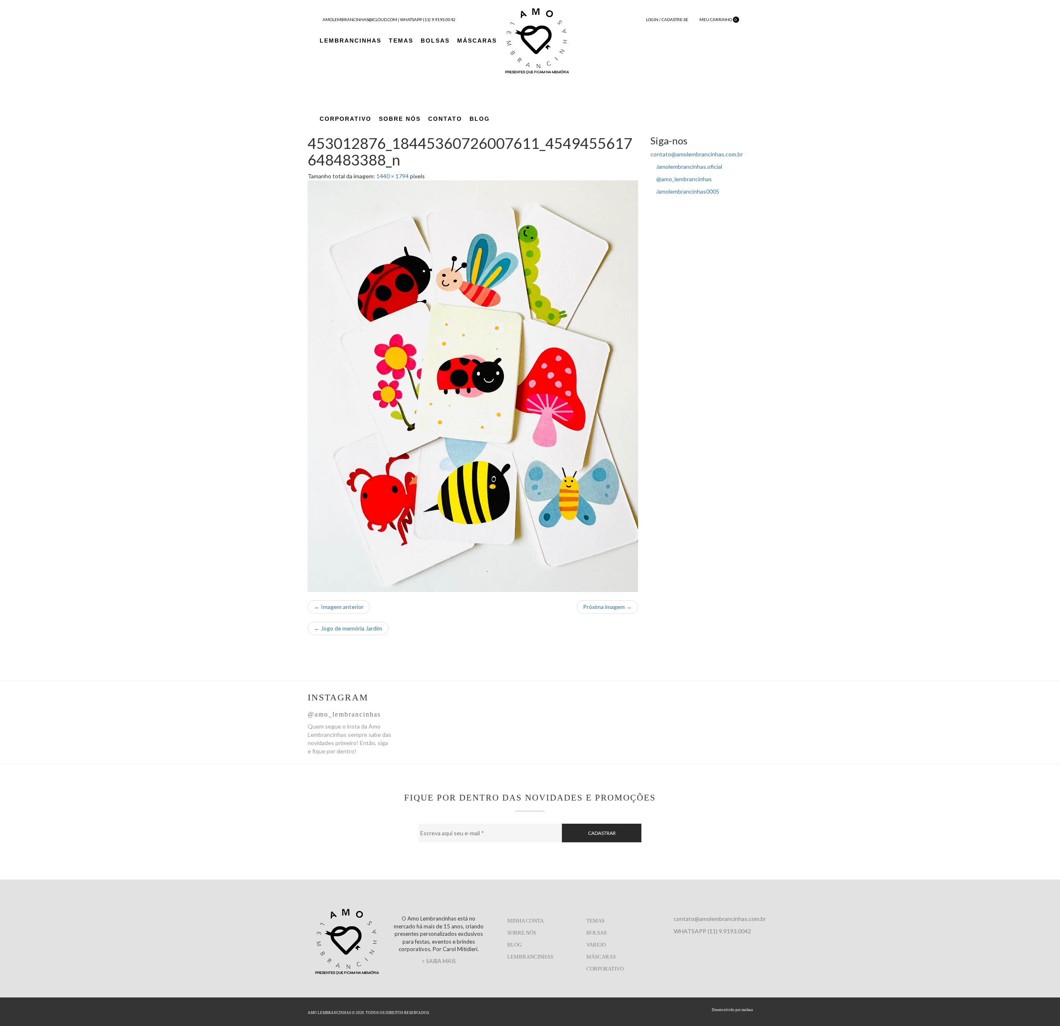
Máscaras (477, 40)
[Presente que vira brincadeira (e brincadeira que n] (712, 711)
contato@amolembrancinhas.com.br (696, 154)
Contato (445, 118)
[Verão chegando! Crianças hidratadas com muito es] (463, 711)
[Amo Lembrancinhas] (537, 40)
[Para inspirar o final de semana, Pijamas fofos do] (629, 711)
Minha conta (525, 921)
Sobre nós (521, 933)
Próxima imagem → (607, 606)
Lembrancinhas (350, 40)
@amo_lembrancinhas (683, 178)
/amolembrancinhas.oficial (688, 166)
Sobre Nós (400, 118)
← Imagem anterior (339, 606)
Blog (480, 118)
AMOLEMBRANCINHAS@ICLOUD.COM (360, 19)
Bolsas (435, 40)
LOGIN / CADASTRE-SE (666, 19)
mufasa (747, 1010)
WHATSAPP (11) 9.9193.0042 (427, 19)
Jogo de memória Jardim (348, 628)
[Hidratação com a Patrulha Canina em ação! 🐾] (546, 711)
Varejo (596, 945)
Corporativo (345, 118)
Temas (401, 40)
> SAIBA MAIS (439, 961)
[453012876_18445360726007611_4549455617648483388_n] (473, 386)
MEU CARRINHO (718, 19)
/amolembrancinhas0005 (687, 191)
